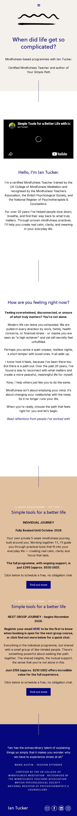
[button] (38, 5)
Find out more (38, 585)
